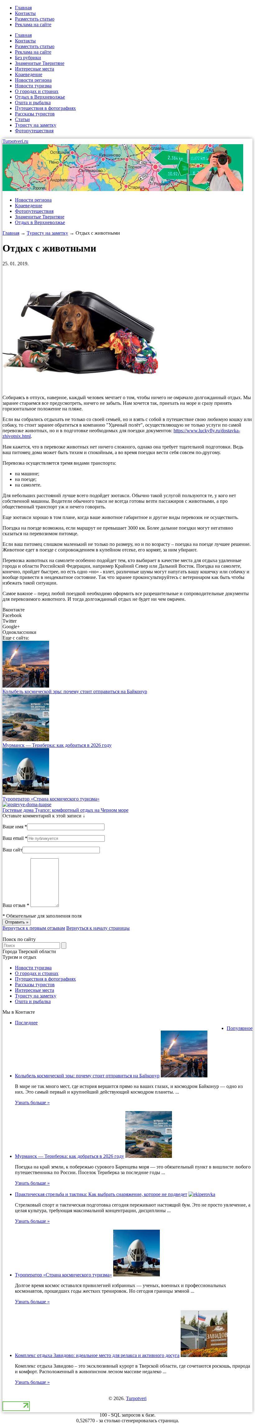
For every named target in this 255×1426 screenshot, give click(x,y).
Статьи (22, 119)
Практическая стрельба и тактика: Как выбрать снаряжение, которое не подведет (101, 1194)
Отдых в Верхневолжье (40, 97)
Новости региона (33, 80)
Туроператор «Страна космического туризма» (51, 798)
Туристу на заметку (35, 125)
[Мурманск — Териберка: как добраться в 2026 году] (25, 739)
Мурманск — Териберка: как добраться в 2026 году (57, 745)
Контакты (25, 13)
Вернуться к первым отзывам (33, 928)
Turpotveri (136, 1398)
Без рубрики (28, 57)
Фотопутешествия (34, 130)
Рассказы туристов (35, 113)
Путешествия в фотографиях (45, 108)
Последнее (26, 1022)
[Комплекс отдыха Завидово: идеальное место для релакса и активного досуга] (204, 1355)
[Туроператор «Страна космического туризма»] (25, 793)
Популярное (240, 1028)
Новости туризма (33, 85)
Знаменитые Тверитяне (39, 63)
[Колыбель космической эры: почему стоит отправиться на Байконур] (25, 685)
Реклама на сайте (33, 24)
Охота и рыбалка (33, 102)
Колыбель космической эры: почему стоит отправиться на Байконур (74, 691)
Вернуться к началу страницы (98, 928)
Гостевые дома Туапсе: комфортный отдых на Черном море (65, 810)
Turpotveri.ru (15, 141)
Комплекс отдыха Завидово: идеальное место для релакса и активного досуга (97, 1355)
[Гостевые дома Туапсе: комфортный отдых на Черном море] (26, 804)
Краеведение (28, 74)
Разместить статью (34, 19)
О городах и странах (36, 91)
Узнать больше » (32, 1102)
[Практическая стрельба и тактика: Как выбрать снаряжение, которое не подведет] (201, 1194)
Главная (23, 7)
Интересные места (34, 68)
